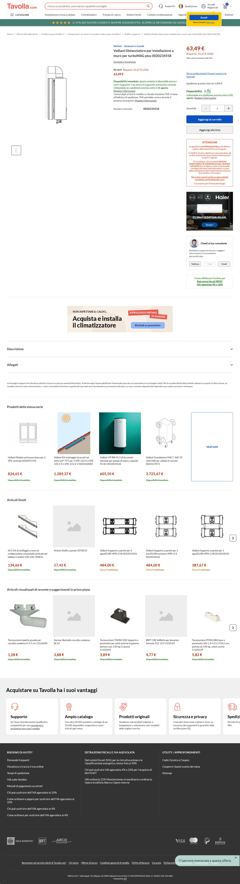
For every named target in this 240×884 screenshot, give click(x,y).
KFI (125, 879)
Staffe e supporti (132, 34)
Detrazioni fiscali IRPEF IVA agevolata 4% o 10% (210, 283)
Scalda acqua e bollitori (53, 34)
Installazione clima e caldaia (60, 14)
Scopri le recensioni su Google (130, 22)
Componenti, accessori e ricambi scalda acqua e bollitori (94, 34)
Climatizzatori (89, 14)
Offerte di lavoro (89, 862)
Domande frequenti (18, 760)
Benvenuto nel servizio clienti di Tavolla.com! (44, 862)
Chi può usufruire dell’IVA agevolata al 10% (32, 792)
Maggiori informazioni (124, 91)
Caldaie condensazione (159, 14)
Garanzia (156, 862)
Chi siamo (74, 862)
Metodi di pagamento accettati (25, 786)
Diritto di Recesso (141, 862)
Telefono (195, 264)
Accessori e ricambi (134, 46)
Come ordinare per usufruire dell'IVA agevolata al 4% (37, 815)
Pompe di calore (112, 14)
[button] (233, 538)
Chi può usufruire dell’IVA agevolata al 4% (31, 808)
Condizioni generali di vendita (114, 862)
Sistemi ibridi (134, 14)
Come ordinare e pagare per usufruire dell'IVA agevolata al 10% (40, 800)
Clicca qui (210, 22)
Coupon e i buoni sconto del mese (181, 766)
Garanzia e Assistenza (124, 61)
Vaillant (117, 46)
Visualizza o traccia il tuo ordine (25, 766)
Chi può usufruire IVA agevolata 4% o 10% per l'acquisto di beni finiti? (118, 771)
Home (10, 34)
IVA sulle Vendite (17, 779)
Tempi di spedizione (18, 773)
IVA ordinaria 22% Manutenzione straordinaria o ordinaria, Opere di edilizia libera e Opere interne (118, 781)
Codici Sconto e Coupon (175, 760)
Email (224, 264)
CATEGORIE (22, 14)
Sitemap (167, 773)
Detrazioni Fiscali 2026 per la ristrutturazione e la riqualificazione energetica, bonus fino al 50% (113, 761)
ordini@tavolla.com (215, 179)
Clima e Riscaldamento (27, 34)
